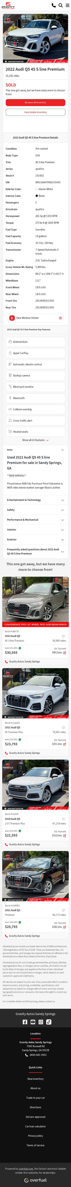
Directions (35, 1107)
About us (35, 1088)
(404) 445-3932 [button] (38, 1055)
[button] (53, 5)
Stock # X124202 (12, 723)
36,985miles (59, 641)
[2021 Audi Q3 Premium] (35, 876)
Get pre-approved (35, 1117)
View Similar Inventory (35, 112)
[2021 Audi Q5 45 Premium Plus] (35, 693)
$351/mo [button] (59, 742)
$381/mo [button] (59, 925)
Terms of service (35, 1145)
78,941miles (59, 732)
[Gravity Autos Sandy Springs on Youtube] (32, 1021)
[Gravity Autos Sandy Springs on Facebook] (24, 1021)
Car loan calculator (35, 1126)
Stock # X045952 (12, 905)
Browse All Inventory (35, 102)
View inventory (35, 1079)
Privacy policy (35, 1136)
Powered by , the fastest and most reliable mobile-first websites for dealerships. (35, 1171)
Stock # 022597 (11, 814)
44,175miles (59, 915)
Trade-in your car (35, 1098)
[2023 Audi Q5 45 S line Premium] (35, 602)
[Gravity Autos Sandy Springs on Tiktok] (47, 1021)
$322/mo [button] (59, 833)
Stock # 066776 (11, 631)
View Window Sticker (27, 318)
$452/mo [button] (59, 650)
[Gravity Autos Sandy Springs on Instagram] (39, 1021)
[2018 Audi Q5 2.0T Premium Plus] (35, 785)
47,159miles (59, 824)
